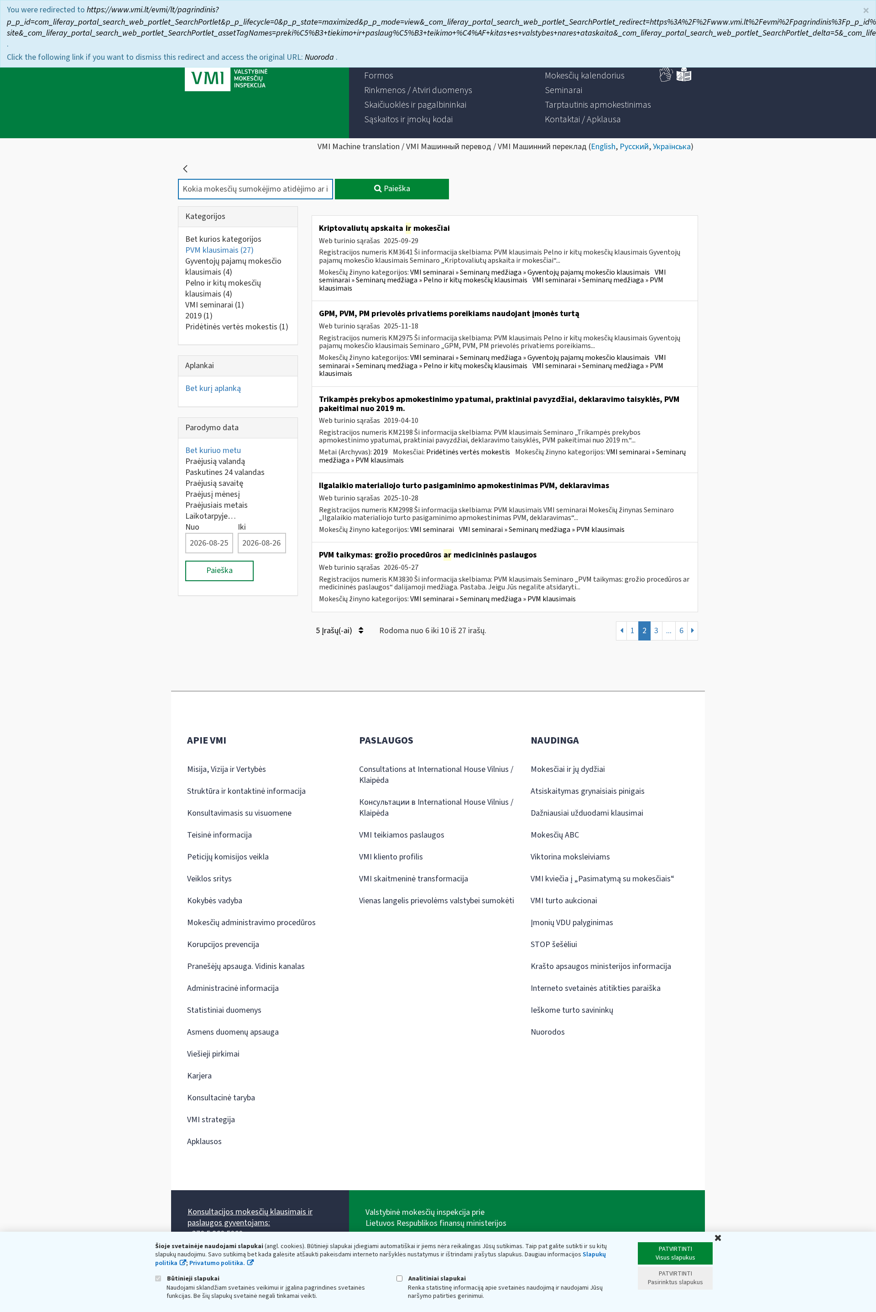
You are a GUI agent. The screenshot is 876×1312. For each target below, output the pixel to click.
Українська (672, 146)
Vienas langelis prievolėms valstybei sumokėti (436, 900)
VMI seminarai (214, 305)
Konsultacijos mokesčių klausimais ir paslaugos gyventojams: (250, 1217)
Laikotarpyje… (210, 516)
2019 (199, 316)
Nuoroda (320, 57)
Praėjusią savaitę (214, 483)
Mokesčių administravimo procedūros (251, 922)
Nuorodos (548, 1032)
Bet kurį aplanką (213, 388)
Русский (634, 146)
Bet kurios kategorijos (223, 239)
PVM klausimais (219, 250)
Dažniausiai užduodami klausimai (587, 813)
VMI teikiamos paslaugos (401, 835)
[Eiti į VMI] (226, 69)
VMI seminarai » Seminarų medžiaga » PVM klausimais (542, 530)
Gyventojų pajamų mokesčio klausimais (233, 266)
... (669, 630)
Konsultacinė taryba (221, 1098)
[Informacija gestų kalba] (666, 79)
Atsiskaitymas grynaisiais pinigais (588, 791)
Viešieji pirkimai (213, 1054)
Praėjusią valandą (215, 461)
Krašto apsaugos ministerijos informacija (601, 966)
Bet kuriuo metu (213, 450)
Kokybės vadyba (214, 900)
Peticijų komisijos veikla (228, 857)
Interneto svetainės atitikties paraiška (596, 988)
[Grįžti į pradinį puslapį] (185, 168)
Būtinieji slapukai (192, 1278)
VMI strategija (211, 1119)
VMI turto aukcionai (564, 900)
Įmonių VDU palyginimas (572, 922)
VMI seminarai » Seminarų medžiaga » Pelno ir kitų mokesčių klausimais (492, 276)
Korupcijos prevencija (223, 944)
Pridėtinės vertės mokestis (236, 327)
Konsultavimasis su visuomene (239, 813)
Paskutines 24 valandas (225, 472)
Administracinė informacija (233, 988)
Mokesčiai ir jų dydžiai (568, 769)
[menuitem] (378, 75)
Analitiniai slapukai (436, 1278)
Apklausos (204, 1141)
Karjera (199, 1076)
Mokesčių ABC (555, 835)
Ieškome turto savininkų (572, 1010)
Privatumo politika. (217, 1263)
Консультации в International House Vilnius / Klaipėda (436, 808)
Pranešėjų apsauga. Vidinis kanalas (246, 966)
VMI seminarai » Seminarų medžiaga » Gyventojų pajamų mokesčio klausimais (530, 272)
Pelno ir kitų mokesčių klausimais (223, 288)
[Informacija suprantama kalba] (684, 79)
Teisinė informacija (219, 835)
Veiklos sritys (209, 879)
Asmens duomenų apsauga (233, 1032)
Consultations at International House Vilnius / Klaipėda (436, 775)
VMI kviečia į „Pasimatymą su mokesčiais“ (602, 879)
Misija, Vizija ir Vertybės (226, 769)
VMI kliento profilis (391, 857)
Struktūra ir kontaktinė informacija (246, 791)
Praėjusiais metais (216, 505)
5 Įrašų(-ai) (335, 630)
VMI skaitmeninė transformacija (413, 879)
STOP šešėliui (554, 944)
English (603, 146)
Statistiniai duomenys (224, 1010)
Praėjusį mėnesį (212, 494)
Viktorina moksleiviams (570, 857)
